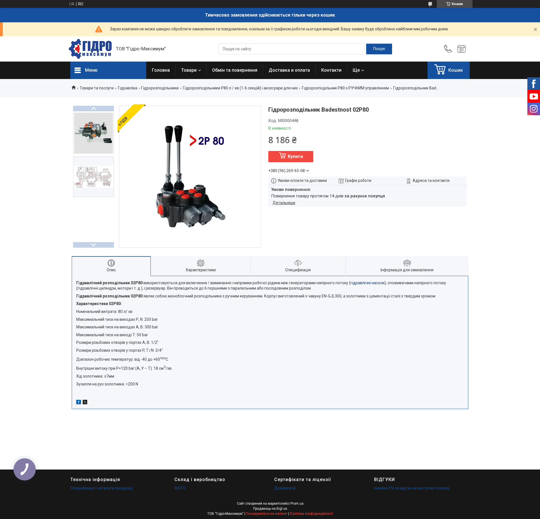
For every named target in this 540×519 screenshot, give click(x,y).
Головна (161, 70)
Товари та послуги (97, 88)
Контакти (331, 70)
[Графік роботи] (461, 49)
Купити (295, 156)
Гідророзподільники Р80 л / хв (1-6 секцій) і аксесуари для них (240, 88)
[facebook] (78, 403)
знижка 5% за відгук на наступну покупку (412, 488)
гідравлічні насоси (367, 283)
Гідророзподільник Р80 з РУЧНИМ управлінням (345, 88)
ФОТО (180, 488)
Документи (284, 488)
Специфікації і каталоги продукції (101, 488)
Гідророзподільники (160, 88)
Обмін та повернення (234, 70)
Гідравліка (127, 88)
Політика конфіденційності (311, 514)
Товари (189, 70)
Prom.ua (297, 504)
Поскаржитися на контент (266, 514)
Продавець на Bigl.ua (270, 509)
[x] (85, 403)
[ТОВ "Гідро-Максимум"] (90, 49)
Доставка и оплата (289, 70)
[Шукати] (379, 49)
